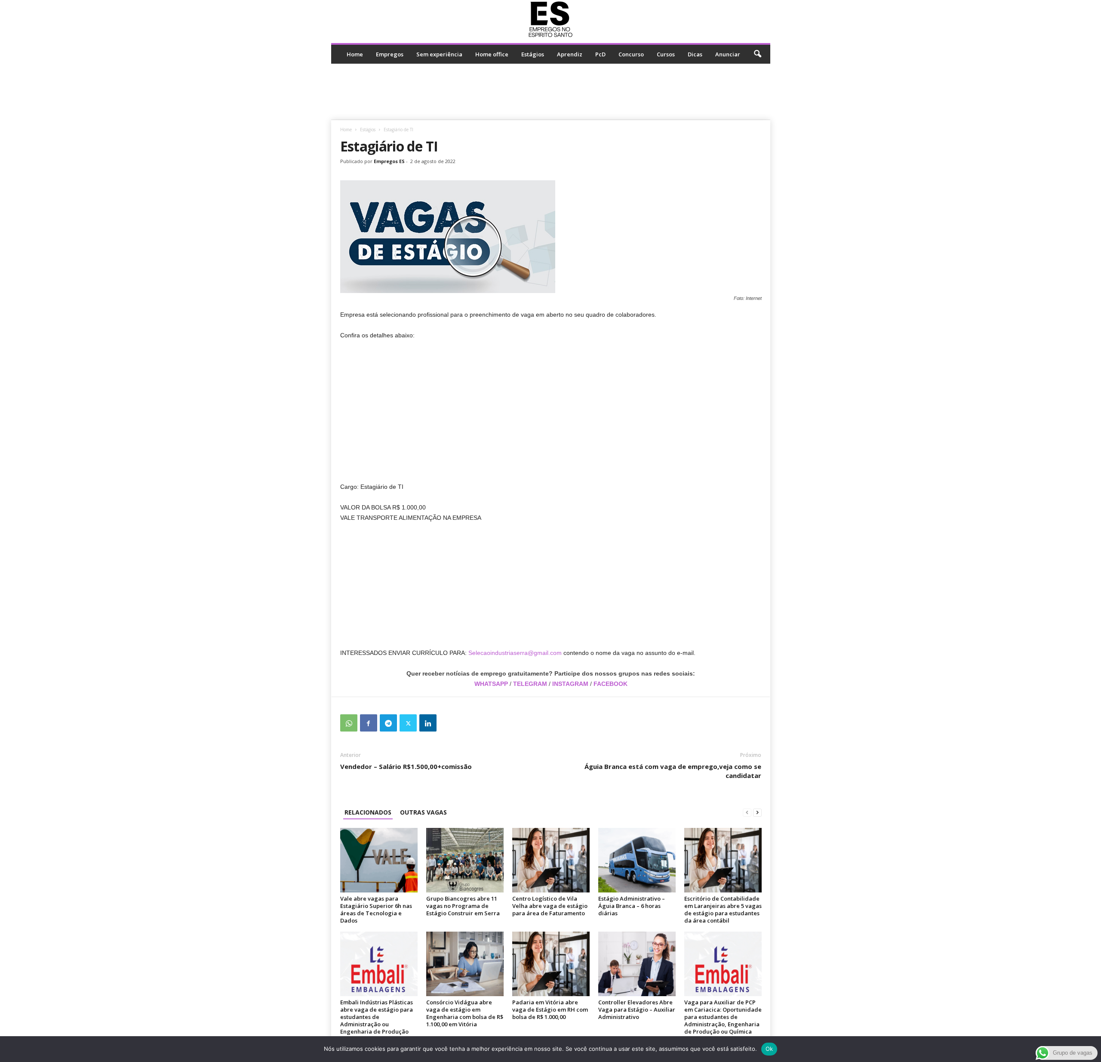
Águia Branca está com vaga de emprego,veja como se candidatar (672, 771)
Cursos (666, 54)
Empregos (389, 54)
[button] (757, 54)
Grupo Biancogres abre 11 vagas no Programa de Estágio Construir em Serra (463, 906)
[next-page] (757, 812)
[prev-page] (747, 812)
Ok (769, 1048)
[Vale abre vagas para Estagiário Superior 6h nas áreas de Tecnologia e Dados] (379, 860)
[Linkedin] (428, 723)
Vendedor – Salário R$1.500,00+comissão (406, 766)
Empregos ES (389, 161)
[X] (408, 723)
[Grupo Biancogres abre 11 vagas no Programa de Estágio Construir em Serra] (465, 860)
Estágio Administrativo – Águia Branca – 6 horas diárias (631, 906)
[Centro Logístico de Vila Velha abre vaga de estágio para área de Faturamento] (551, 860)
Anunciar (727, 54)
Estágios (532, 54)
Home (355, 54)
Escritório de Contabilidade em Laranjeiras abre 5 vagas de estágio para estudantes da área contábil (723, 909)
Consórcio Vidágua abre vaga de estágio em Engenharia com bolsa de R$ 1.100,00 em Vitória (464, 1013)
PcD (600, 54)
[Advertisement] (550, 91)
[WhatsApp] (348, 723)
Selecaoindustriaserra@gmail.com (515, 652)
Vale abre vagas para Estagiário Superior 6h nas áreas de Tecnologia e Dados (376, 909)
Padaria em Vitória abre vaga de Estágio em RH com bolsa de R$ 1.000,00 (550, 1009)
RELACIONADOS (367, 812)
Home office (491, 54)
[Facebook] (368, 723)
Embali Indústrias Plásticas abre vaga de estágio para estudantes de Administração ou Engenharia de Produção (376, 1016)
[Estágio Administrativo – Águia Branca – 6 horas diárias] (637, 860)
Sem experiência (439, 54)
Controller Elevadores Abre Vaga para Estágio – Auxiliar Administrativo (636, 1009)
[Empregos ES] (550, 19)
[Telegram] (388, 723)
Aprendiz (569, 54)
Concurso (631, 54)
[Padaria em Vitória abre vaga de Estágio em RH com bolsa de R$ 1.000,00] (551, 964)
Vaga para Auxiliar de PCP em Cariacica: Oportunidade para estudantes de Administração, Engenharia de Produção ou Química (723, 1016)
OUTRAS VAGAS (423, 812)
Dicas (695, 54)
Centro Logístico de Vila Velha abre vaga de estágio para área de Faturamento (549, 906)
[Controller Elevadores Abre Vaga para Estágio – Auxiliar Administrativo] (637, 964)
